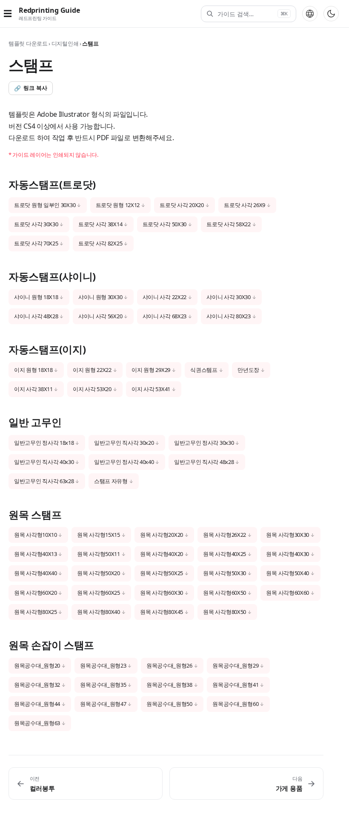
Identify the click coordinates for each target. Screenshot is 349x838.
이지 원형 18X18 (33, 370)
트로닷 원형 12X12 (118, 205)
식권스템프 (203, 370)
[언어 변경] (310, 13)
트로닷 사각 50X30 (164, 224)
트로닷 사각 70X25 (36, 243)
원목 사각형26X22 (224, 535)
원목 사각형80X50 (224, 612)
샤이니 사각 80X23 (228, 316)
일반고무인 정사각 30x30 (204, 442)
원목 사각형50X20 (98, 573)
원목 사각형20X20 (161, 535)
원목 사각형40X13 (35, 554)
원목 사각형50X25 (161, 573)
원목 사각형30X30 (287, 535)
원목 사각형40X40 (35, 573)
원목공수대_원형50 (169, 704)
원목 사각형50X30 (224, 573)
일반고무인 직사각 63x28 (44, 481)
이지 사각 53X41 (151, 389)
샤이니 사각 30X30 (228, 297)
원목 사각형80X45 (161, 612)
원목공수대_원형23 (103, 665)
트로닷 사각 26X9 (244, 205)
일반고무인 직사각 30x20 (124, 442)
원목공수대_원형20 (37, 665)
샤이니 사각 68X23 (164, 316)
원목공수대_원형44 (37, 704)
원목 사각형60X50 (224, 592)
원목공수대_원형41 (235, 684)
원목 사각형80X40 (98, 612)
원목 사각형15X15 (98, 535)
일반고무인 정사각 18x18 (44, 442)
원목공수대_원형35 (103, 684)
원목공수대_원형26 (169, 665)
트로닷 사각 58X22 (228, 224)
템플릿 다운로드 (28, 43)
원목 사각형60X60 (287, 592)
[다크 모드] (331, 13)
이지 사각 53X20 (92, 389)
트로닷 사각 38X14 (100, 224)
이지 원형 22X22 (92, 370)
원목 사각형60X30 (161, 592)
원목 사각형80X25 (35, 612)
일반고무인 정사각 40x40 (124, 462)
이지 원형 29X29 (151, 370)
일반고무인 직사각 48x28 (204, 462)
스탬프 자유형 (111, 481)
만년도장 (248, 370)
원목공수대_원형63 (37, 723)
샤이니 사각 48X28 (36, 316)
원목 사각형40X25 (224, 554)
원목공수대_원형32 (37, 684)
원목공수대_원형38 (169, 684)
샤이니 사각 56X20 (100, 316)
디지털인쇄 (65, 43)
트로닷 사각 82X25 (100, 243)
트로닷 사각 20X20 (181, 205)
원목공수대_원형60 (235, 704)
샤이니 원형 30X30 (100, 297)
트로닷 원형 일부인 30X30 (44, 205)
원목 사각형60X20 (35, 592)
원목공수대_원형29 (235, 665)
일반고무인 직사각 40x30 (44, 462)
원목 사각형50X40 (287, 573)
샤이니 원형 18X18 (36, 297)
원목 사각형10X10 (35, 535)
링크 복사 (30, 88)
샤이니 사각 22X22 (164, 297)
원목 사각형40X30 (287, 554)
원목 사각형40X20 (161, 554)
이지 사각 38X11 (33, 389)
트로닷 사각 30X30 (36, 224)
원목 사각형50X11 (98, 554)
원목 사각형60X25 (98, 592)
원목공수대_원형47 (103, 704)
